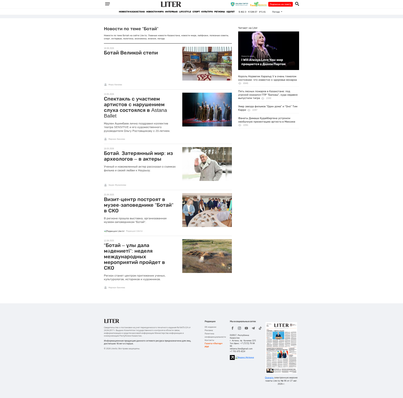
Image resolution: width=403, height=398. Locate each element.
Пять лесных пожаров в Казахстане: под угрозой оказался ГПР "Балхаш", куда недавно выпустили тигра (268, 95)
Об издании (210, 327)
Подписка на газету (280, 4)
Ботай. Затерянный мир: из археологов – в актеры (138, 156)
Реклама (209, 330)
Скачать (269, 377)
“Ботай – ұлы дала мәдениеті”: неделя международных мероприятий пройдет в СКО (134, 256)
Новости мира (155, 11)
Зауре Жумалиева (117, 185)
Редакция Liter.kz (134, 231)
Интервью (171, 11)
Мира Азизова (115, 85)
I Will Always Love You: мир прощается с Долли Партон (263, 62)
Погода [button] (276, 12)
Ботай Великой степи (131, 53)
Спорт (196, 11)
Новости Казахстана (132, 11)
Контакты (209, 340)
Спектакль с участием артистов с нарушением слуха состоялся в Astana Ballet (135, 107)
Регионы (219, 11)
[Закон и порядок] (240, 4)
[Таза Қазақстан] (259, 4)
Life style (185, 11)
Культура (207, 11)
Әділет (230, 11)
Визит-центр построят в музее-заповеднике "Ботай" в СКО (138, 204)
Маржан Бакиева (116, 139)
